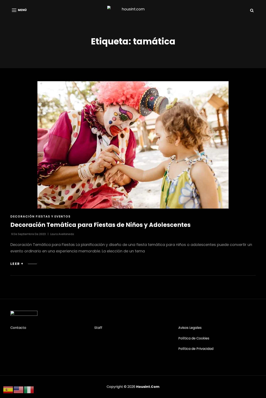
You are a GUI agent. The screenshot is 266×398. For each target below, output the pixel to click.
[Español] (8, 389)
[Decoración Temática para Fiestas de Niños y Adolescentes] (133, 145)
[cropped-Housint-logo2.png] (131, 10)
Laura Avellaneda (62, 234)
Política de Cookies (193, 338)
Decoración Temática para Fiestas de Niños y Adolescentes (100, 225)
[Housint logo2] (23, 313)
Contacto (18, 327)
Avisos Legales (190, 327)
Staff (98, 327)
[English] (19, 389)
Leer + (23, 263)
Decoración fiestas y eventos (40, 216)
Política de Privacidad (195, 348)
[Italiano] (29, 389)
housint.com (147, 386)
